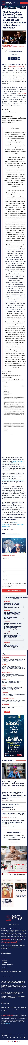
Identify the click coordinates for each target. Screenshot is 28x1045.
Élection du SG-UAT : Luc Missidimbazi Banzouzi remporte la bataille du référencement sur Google (12, 688)
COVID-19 (7, 533)
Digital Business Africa (16, 51)
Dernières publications (9, 46)
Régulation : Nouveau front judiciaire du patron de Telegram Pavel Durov (12, 682)
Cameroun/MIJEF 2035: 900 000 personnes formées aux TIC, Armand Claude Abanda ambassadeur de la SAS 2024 (7, 903)
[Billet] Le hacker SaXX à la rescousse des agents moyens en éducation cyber (12, 806)
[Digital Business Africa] (6, 51)
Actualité (7, 601)
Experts (21, 46)
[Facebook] (9, 58)
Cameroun (5, 692)
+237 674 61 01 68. (12, 942)
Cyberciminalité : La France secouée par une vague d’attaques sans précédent (13, 822)
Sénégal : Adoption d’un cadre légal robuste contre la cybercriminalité (13, 814)
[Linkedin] (7, 1037)
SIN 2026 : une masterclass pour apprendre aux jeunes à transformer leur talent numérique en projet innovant (12, 636)
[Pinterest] (15, 58)
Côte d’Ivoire (5, 704)
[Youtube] (24, 1037)
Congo (4, 685)
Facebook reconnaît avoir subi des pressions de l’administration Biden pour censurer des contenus (21, 893)
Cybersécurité (6, 679)
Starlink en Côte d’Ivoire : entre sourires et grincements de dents (13, 706)
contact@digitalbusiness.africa (13, 480)
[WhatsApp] (19, 58)
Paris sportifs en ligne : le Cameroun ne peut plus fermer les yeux (13, 695)
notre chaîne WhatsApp (10, 463)
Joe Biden (22, 93)
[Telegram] (14, 1037)
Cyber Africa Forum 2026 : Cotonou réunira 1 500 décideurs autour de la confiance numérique (11, 646)
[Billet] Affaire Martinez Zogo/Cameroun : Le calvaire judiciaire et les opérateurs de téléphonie (13, 660)
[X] (12, 58)
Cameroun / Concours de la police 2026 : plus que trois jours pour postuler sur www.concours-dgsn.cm (12, 605)
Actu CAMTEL (5, 657)
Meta (10, 66)
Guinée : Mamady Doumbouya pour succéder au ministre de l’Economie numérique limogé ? (13, 784)
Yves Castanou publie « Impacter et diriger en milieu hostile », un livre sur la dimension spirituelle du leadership (13, 676)
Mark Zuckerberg (18, 66)
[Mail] (10, 1037)
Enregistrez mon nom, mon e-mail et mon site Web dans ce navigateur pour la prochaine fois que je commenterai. (14, 585)
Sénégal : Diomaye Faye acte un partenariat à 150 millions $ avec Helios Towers (13, 700)
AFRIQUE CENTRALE (7, 45)
